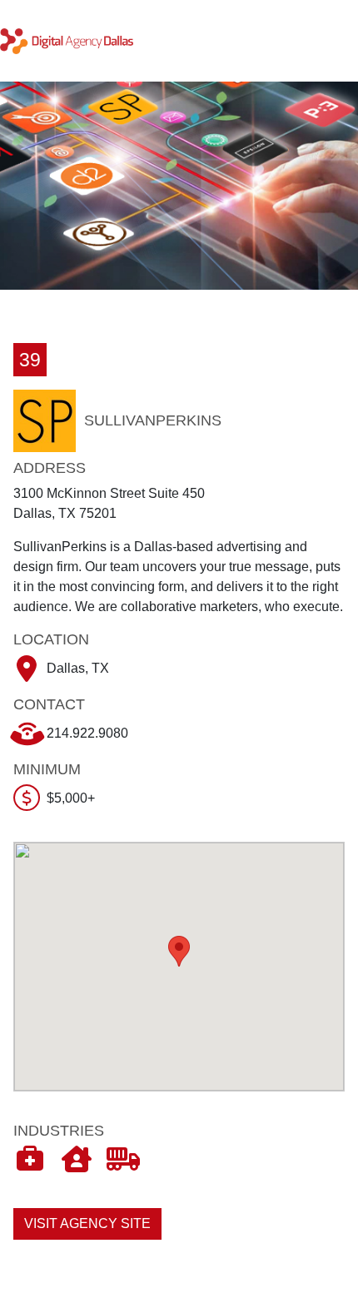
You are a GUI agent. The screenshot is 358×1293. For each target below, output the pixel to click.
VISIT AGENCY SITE (87, 1223)
